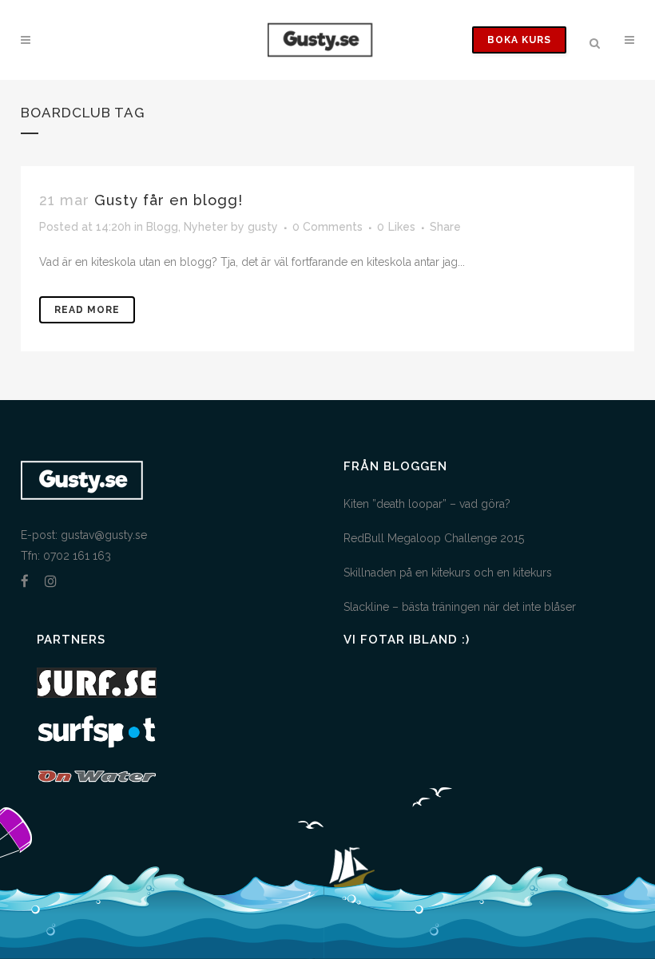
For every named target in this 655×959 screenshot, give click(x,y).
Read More (87, 309)
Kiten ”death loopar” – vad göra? (426, 503)
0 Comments (327, 226)
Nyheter (206, 226)
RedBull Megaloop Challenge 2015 (433, 538)
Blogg (162, 226)
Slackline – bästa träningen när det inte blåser (459, 606)
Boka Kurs (519, 40)
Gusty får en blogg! (168, 200)
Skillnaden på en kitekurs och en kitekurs (447, 572)
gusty (263, 226)
